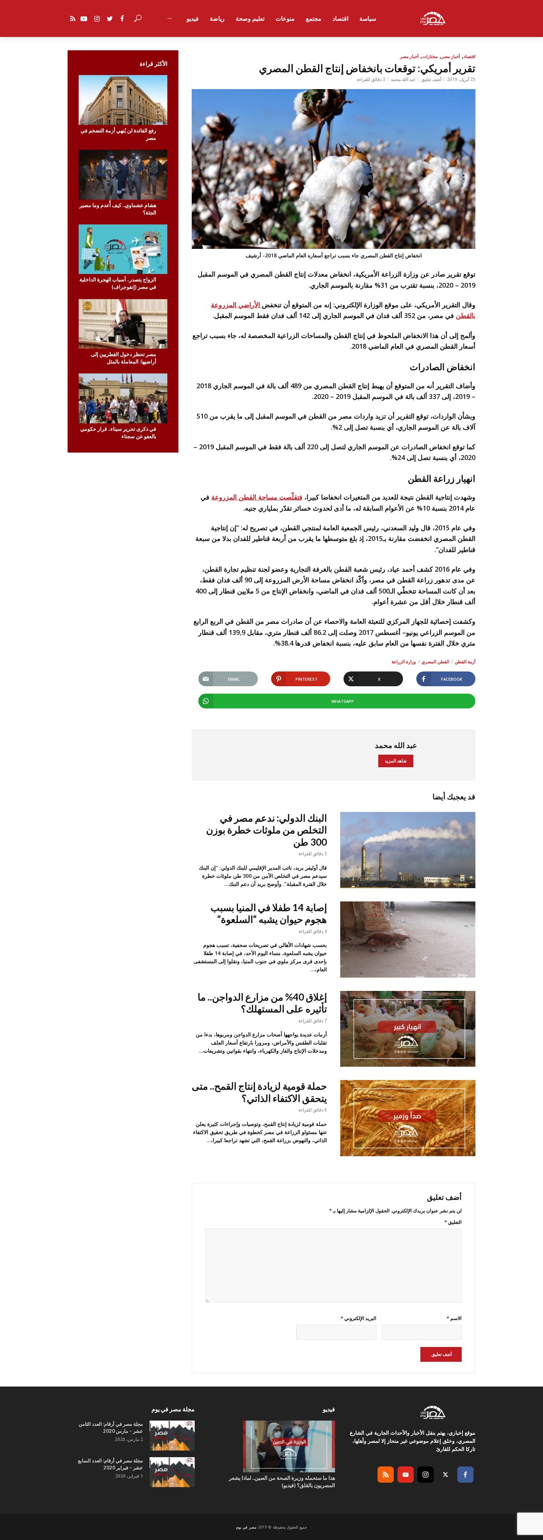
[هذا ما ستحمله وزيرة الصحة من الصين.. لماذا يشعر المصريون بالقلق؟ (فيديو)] (271, 1446)
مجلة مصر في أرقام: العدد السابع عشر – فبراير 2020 (110, 1464)
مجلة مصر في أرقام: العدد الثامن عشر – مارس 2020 (111, 1427)
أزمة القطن (465, 662)
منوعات (285, 18)
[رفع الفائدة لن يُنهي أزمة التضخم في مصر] (123, 100)
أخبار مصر (450, 56)
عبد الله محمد (403, 79)
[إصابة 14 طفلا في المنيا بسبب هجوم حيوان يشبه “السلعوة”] (407, 939)
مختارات (430, 56)
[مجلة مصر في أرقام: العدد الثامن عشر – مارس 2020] (172, 1436)
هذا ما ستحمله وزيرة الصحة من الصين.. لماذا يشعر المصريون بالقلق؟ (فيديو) (282, 1481)
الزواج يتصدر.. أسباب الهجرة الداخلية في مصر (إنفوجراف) (117, 283)
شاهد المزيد (396, 761)
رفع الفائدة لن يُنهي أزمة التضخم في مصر (118, 134)
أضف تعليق (431, 79)
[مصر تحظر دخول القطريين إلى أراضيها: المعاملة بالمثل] (123, 324)
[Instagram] (425, 1474)
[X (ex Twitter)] (445, 1474)
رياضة (217, 18)
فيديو (193, 18)
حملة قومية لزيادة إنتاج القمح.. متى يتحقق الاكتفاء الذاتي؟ (259, 1092)
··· (169, 18)
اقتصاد (340, 18)
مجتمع (313, 18)
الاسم (454, 1318)
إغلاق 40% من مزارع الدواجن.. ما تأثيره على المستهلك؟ (262, 1003)
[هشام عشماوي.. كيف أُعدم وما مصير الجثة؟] (123, 175)
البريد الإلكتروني (358, 1318)
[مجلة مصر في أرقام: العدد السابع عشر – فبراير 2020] (172, 1472)
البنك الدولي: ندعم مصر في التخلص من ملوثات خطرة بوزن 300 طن (266, 830)
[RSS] (386, 1474)
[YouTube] (405, 1474)
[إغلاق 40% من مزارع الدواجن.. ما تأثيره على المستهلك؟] (407, 1029)
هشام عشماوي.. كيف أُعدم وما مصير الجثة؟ (117, 209)
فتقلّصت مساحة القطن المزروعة (257, 497)
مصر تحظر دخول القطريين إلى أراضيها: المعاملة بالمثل (123, 358)
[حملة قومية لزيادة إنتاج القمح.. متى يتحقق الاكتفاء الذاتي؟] (407, 1118)
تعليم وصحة (250, 18)
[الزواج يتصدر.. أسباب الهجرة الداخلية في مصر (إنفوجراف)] (123, 249)
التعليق (453, 1222)
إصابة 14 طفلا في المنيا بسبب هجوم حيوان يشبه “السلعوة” (269, 913)
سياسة (367, 18)
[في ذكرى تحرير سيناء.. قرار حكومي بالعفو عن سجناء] (123, 398)
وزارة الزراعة (404, 662)
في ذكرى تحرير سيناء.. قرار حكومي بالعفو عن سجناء (118, 432)
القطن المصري (435, 662)
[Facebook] (465, 1474)
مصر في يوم (246, 1527)
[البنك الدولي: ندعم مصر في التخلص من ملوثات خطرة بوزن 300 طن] (407, 850)
